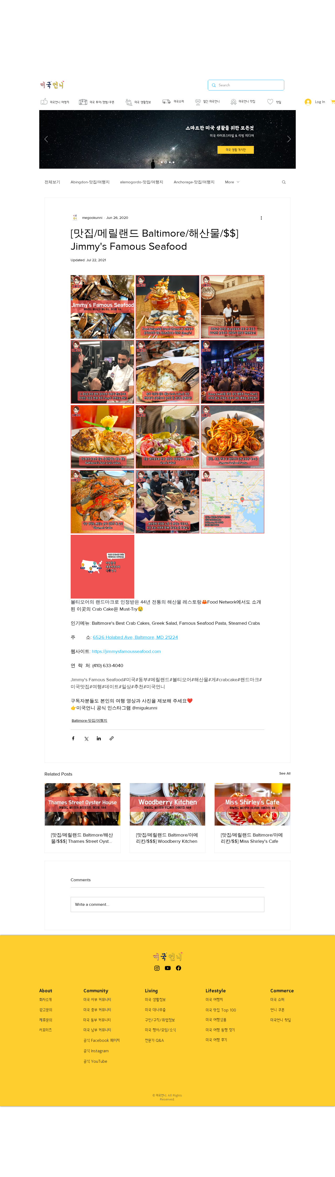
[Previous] (46, 139)
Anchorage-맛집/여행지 (194, 182)
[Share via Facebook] (73, 738)
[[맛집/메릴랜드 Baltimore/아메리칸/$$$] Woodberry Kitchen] (167, 804)
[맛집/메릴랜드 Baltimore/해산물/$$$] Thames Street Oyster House (82, 838)
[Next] (289, 139)
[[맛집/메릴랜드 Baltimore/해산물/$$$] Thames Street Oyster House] (82, 804)
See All (285, 773)
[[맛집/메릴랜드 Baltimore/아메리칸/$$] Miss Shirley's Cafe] (252, 804)
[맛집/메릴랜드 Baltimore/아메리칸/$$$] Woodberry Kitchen (167, 838)
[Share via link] (111, 738)
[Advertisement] (157, 36)
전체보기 (52, 182)
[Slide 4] (173, 162)
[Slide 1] (162, 162)
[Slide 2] (166, 162)
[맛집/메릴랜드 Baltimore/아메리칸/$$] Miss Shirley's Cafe (252, 838)
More (229, 182)
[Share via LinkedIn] (98, 738)
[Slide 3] (170, 162)
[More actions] (261, 217)
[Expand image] (102, 307)
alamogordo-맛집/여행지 (141, 182)
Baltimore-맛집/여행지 (89, 720)
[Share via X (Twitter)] (85, 738)
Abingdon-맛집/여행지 (90, 182)
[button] (283, 182)
